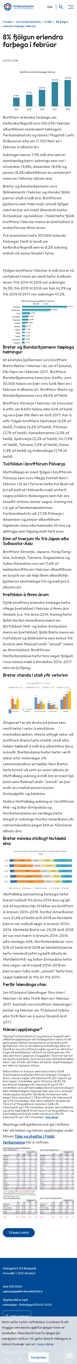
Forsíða (7, 22)
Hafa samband (19, 1316)
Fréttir (48, 22)
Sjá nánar (52, 1117)
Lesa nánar (45, 1344)
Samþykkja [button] (38, 1357)
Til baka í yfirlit (19, 1232)
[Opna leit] (60, 7)
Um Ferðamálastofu (28, 22)
